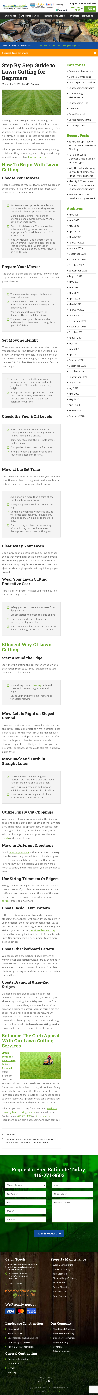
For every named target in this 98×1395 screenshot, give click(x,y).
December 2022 (77, 253)
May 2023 (74, 225)
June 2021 (74, 348)
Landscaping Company (81, 87)
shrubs (6, 900)
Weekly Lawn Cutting (63, 1264)
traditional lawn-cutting (42, 930)
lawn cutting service (34, 1139)
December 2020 (77, 365)
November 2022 (77, 259)
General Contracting (54, 16)
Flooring (12, 1372)
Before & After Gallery (63, 1333)
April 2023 (74, 231)
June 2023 (74, 220)
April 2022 (74, 298)
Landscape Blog (60, 1342)
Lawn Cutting (13, 1139)
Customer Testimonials (64, 1337)
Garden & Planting (62, 1269)
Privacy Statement (61, 1351)
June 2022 (74, 287)
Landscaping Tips (78, 102)
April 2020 (74, 404)
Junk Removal (14, 1363)
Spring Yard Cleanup (80, 119)
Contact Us (87, 16)
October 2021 (76, 332)
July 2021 (73, 343)
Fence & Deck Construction (21, 1346)
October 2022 (76, 265)
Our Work (74, 16)
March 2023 (75, 237)
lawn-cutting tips (37, 157)
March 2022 (75, 304)
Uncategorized (77, 125)
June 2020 (74, 393)
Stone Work (13, 1328)
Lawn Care (11, 1135)
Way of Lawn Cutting (36, 1142)
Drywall (11, 1367)
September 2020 (78, 376)
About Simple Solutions (64, 1328)
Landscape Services (30, 16)
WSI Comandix (34, 84)
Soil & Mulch (59, 1282)
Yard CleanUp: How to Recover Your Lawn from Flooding (82, 145)
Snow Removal (77, 114)
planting (36, 685)
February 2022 (76, 309)
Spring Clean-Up (61, 1287)
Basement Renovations (19, 1358)
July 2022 (73, 281)
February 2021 (76, 360)
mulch (5, 838)
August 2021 (75, 337)
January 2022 (76, 315)
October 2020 (76, 371)
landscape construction (82, 82)
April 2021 (74, 354)
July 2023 (73, 214)
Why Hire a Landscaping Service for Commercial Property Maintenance (82, 172)
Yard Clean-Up (60, 1273)
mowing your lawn (19, 852)
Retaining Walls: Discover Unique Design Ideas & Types (82, 158)
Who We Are (10, 16)
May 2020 (74, 399)
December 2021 (77, 320)
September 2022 (78, 270)
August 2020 (75, 382)
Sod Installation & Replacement (23, 1337)
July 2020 (73, 388)
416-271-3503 (75, 8)
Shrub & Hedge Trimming (65, 1278)
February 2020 (76, 416)
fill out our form (44, 1116)
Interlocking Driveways (19, 1342)
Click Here (90, 9)
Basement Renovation (81, 71)
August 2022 (75, 276)
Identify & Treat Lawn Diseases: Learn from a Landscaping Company (81, 185)
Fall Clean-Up (59, 1291)
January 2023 (76, 248)
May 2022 (74, 292)
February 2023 (76, 242)
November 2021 (77, 326)
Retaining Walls (15, 1333)
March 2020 (75, 410)
